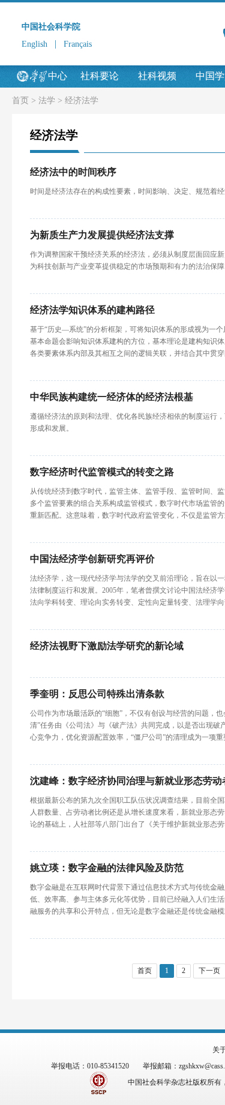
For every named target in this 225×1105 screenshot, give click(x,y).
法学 (46, 100)
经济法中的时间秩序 (73, 172)
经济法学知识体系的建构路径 (92, 310)
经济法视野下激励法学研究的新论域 (107, 646)
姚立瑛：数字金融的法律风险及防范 (107, 868)
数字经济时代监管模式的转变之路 (102, 472)
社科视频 (157, 76)
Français (78, 44)
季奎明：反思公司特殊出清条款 (97, 694)
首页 (20, 100)
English (34, 44)
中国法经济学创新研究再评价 (92, 559)
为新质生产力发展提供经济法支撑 (102, 235)
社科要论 (99, 76)
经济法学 (81, 100)
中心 (57, 76)
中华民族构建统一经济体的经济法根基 (111, 397)
